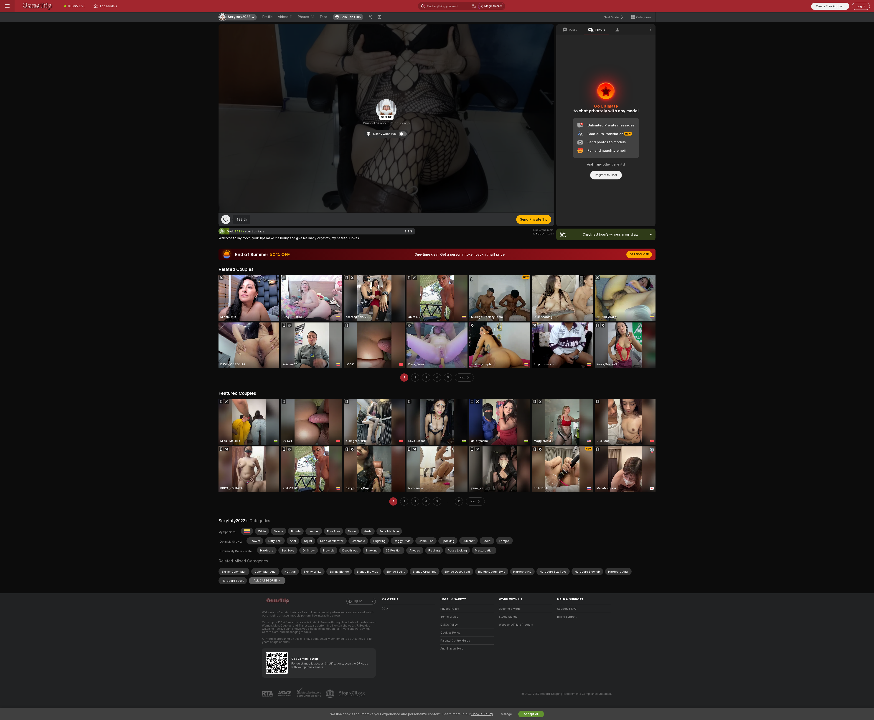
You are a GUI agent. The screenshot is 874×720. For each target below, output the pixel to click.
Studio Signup (508, 616)
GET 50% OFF (639, 254)
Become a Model (510, 608)
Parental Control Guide (455, 640)
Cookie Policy (482, 714)
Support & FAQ (567, 608)
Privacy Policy (449, 608)
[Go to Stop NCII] (352, 694)
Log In (861, 6)
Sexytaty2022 (231, 520)
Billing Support (567, 616)
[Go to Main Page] (37, 6)
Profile (267, 17)
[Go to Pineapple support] (330, 694)
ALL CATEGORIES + (267, 580)
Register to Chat (606, 175)
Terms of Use (449, 616)
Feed (323, 17)
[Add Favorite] (225, 219)
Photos (306, 17)
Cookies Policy (450, 632)
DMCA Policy (449, 624)
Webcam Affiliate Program (516, 624)
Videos (285, 17)
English (357, 601)
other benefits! (614, 164)
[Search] (474, 6)
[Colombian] (247, 531)
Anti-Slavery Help (451, 648)
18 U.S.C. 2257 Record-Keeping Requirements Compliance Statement (566, 693)
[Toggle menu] (7, 6)
